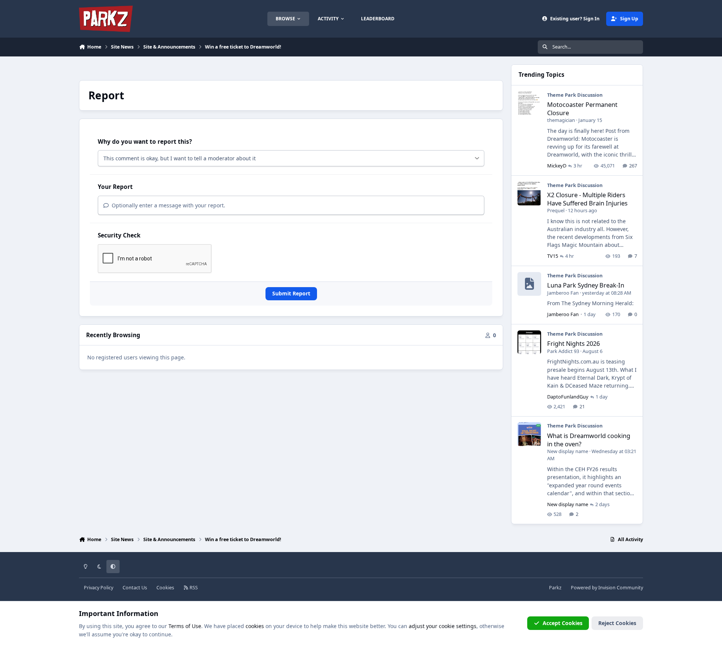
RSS (193, 587)
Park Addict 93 (563, 351)
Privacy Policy (98, 587)
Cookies (165, 587)
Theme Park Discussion (574, 94)
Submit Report (291, 293)
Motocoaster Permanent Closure (582, 108)
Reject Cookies (617, 623)
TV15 (552, 256)
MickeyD (556, 165)
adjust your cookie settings (442, 626)
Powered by (607, 587)
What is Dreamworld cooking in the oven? (588, 439)
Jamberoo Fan (563, 292)
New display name (567, 451)
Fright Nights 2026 (573, 343)
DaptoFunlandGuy (568, 396)
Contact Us (135, 587)
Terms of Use (184, 626)
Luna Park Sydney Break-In (585, 285)
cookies (255, 626)
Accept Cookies (562, 623)
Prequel (555, 210)
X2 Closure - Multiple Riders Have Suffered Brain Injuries (587, 198)
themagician (561, 120)
